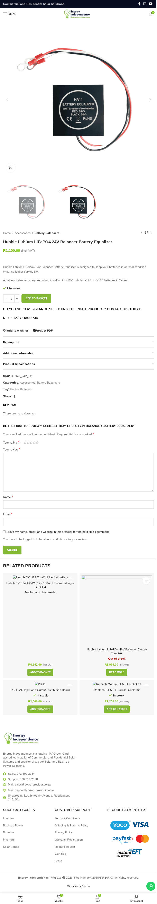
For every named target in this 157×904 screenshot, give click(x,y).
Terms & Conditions (67, 818)
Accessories (22, 233)
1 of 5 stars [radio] (25, 442)
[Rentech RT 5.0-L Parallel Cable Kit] (117, 684)
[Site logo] (78, 13)
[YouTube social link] (151, 4)
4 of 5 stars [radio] (34, 442)
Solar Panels (11, 846)
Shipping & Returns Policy (71, 825)
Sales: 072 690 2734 (21, 773)
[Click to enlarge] (10, 167)
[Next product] (151, 232)
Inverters (9, 818)
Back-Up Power (13, 825)
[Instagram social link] (144, 4)
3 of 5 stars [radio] (31, 442)
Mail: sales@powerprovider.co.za (29, 784)
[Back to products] (146, 232)
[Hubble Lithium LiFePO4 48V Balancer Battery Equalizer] (117, 610)
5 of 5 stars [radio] (37, 442)
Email (7, 514)
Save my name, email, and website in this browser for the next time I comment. (59, 531)
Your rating (11, 442)
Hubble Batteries (20, 389)
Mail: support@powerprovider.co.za (31, 790)
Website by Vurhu (78, 886)
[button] (7, 100)
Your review (11, 449)
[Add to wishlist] (146, 581)
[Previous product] (141, 232)
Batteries (9, 832)
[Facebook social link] (139, 4)
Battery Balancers (47, 233)
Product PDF (44, 330)
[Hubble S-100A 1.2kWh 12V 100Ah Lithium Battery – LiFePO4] (40, 577)
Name (8, 497)
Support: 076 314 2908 (23, 779)
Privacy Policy (64, 832)
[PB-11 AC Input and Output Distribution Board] (40, 684)
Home (7, 233)
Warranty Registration (69, 839)
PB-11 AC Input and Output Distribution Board (40, 690)
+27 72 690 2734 (25, 318)
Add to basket (36, 298)
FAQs (58, 860)
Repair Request (65, 846)
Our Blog (60, 853)
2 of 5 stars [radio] (28, 442)
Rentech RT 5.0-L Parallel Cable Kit (117, 690)
